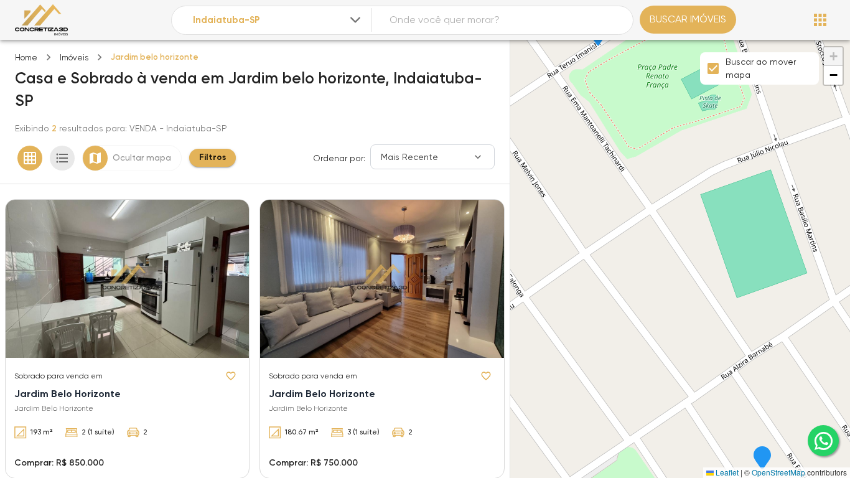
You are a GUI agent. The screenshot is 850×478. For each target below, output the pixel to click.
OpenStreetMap (778, 472)
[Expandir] (355, 20)
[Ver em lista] (62, 158)
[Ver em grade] (29, 158)
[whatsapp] (823, 440)
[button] (762, 458)
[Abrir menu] (820, 19)
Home (26, 57)
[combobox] (278, 20)
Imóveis (74, 57)
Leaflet (726, 472)
